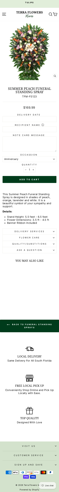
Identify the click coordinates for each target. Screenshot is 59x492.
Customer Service (29, 455)
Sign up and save (29, 464)
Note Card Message (29, 135)
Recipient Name (27, 125)
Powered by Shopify (29, 490)
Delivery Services (29, 231)
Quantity (29, 165)
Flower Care (29, 237)
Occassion (29, 155)
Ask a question (29, 250)
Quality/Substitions (29, 244)
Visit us (28, 446)
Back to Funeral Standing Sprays (31, 326)
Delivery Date (29, 114)
